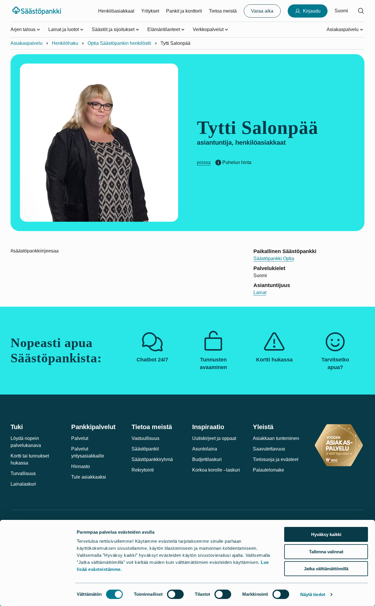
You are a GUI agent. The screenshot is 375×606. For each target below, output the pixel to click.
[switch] (175, 594)
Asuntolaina (204, 448)
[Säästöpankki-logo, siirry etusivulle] (37, 11)
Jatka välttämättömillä (326, 568)
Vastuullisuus (145, 438)
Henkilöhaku (65, 43)
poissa (204, 162)
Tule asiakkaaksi (88, 476)
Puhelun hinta (236, 162)
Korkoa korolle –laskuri (216, 469)
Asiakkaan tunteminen (276, 438)
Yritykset (150, 10)
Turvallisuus (23, 473)
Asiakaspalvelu (26, 43)
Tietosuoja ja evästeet (275, 459)
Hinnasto (80, 466)
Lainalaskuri (23, 484)
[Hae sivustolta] (360, 11)
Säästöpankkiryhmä (152, 459)
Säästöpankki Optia (273, 258)
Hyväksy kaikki (326, 534)
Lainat (259, 292)
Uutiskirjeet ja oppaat (214, 438)
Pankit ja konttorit (184, 10)
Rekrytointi (143, 469)
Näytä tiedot (312, 594)
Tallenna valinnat (326, 551)
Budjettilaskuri (207, 459)
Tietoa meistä (223, 10)
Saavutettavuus (269, 448)
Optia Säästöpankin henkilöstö (119, 43)
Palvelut (79, 438)
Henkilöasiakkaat (116, 10)
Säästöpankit (145, 448)
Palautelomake (268, 469)
